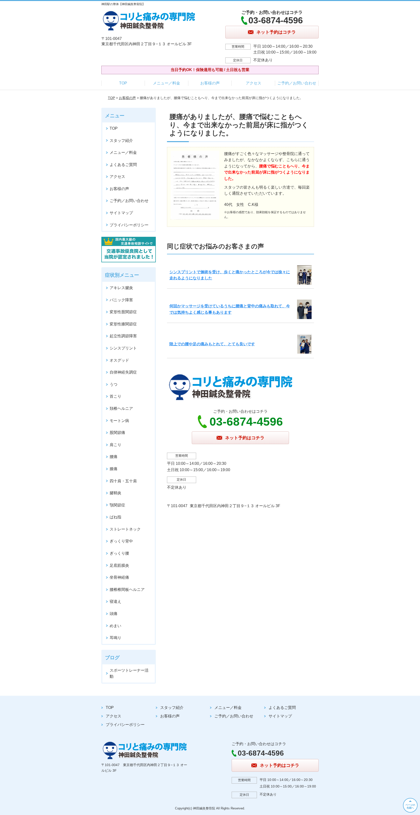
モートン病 (119, 421)
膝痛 (113, 469)
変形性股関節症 (123, 312)
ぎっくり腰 (119, 553)
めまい (115, 626)
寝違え (115, 601)
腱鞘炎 (115, 493)
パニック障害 (121, 300)
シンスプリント (123, 348)
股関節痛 (117, 432)
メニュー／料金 (166, 83)
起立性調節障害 (123, 336)
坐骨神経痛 (119, 577)
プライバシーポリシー (129, 225)
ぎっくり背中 (121, 541)
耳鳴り (115, 638)
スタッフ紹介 (121, 140)
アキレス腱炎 (121, 288)
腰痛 (113, 457)
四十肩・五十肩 (123, 481)
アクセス (253, 83)
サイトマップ (121, 213)
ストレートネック (125, 529)
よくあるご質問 (123, 165)
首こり (115, 396)
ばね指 (115, 517)
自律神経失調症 (123, 372)
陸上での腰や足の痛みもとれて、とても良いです (212, 344)
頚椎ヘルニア (121, 408)
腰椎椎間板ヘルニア (127, 589)
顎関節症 (117, 505)
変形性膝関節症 (123, 324)
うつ (113, 384)
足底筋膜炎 (119, 565)
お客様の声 (210, 83)
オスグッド (119, 360)
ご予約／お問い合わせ (296, 83)
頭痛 (113, 614)
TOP (123, 83)
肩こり (115, 445)
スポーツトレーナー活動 (129, 673)
